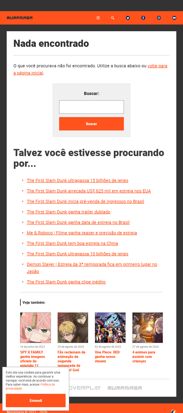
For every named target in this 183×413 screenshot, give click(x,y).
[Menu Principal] (98, 18)
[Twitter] (128, 18)
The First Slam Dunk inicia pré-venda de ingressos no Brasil (85, 201)
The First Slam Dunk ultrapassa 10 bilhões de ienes (77, 254)
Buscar (91, 123)
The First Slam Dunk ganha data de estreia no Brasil (78, 222)
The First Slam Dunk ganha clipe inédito (66, 282)
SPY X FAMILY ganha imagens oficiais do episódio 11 (32, 359)
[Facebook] (143, 18)
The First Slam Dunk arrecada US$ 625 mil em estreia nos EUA (89, 191)
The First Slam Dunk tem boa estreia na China (72, 243)
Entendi (36, 400)
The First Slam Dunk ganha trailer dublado (68, 212)
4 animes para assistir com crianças (143, 356)
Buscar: (91, 93)
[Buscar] (112, 18)
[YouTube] (174, 18)
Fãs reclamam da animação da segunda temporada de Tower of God (71, 361)
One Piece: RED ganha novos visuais (107, 356)
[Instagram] (159, 18)
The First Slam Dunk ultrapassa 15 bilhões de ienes (77, 180)
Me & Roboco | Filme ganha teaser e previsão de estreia (82, 233)
